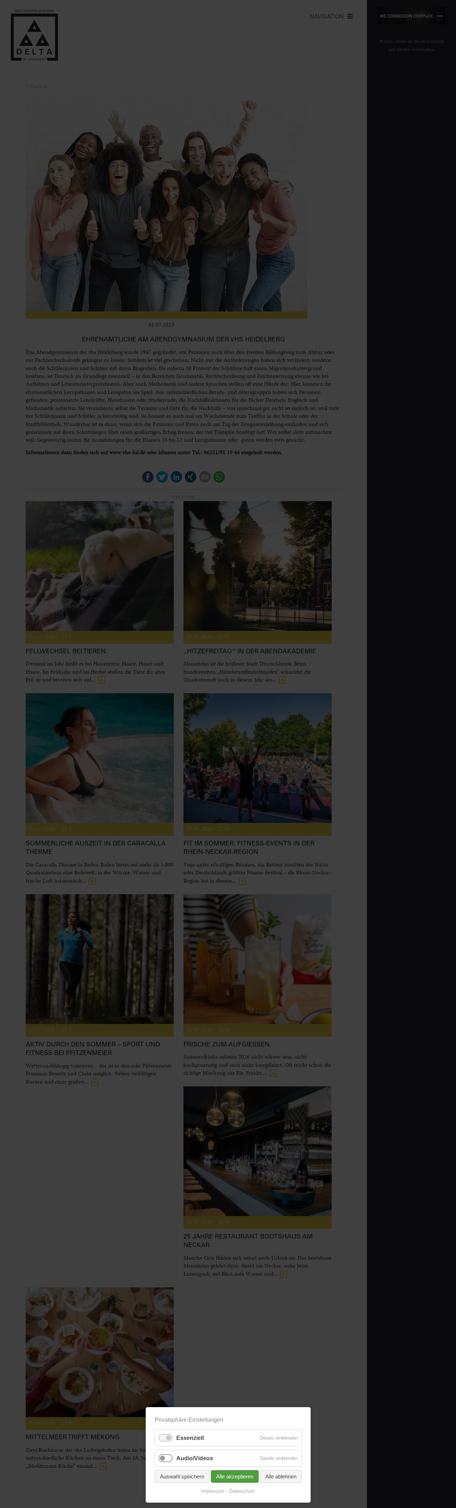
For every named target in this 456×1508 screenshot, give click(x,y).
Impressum (212, 1491)
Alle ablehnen (280, 1476)
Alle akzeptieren (234, 1476)
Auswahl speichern (182, 1476)
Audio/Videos (194, 1458)
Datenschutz (242, 1491)
